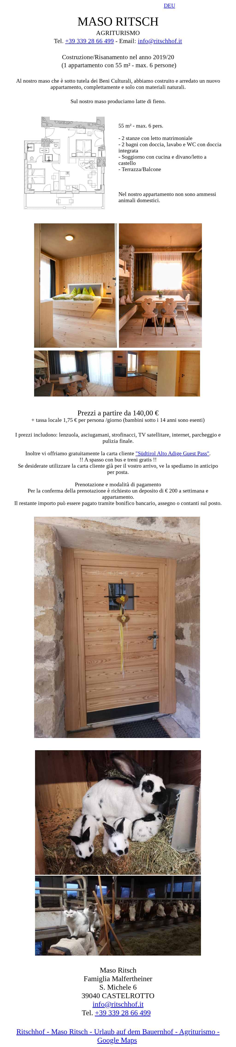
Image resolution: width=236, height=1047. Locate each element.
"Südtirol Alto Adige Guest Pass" (172, 453)
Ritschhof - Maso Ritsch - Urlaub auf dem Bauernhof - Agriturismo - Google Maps (118, 1035)
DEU (169, 6)
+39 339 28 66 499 (89, 41)
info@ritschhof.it (160, 41)
